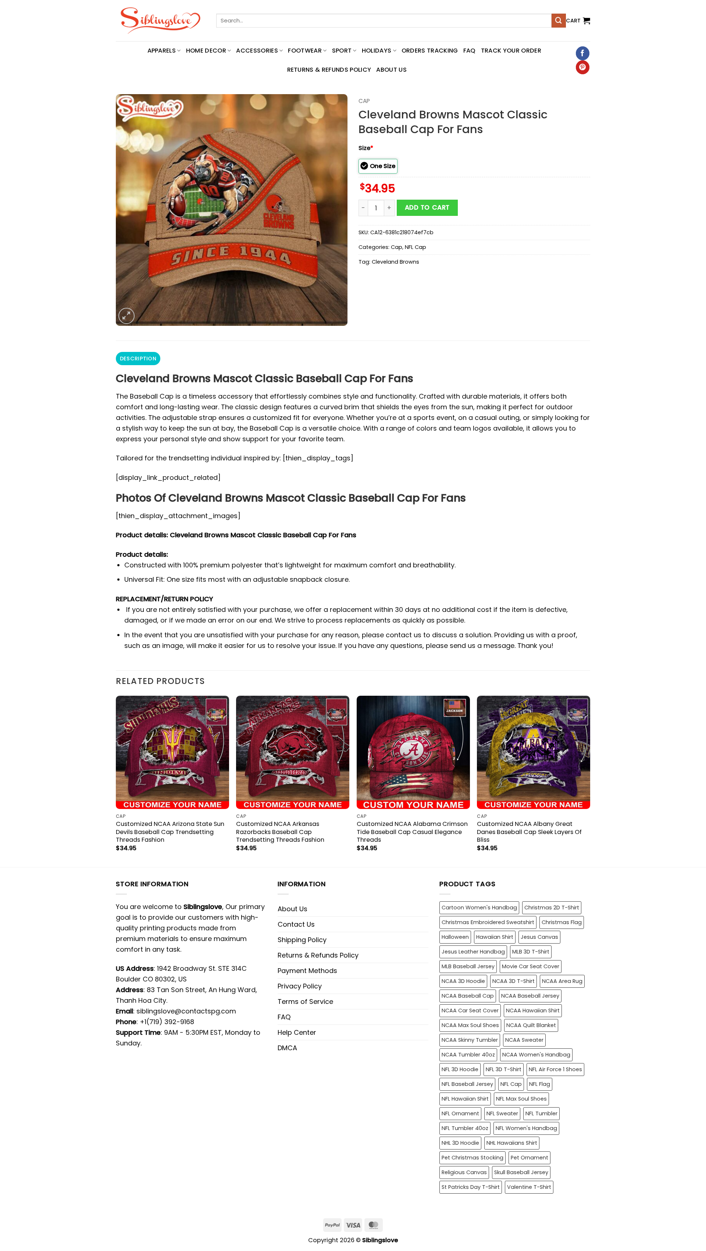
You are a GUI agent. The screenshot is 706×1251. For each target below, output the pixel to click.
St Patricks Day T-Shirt (471, 1187)
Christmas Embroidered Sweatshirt (488, 922)
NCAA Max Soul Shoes (470, 1025)
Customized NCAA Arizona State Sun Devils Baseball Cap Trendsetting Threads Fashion (170, 831)
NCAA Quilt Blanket (531, 1025)
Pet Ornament (529, 1157)
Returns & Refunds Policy (329, 69)
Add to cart (427, 207)
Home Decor (206, 50)
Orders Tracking (430, 50)
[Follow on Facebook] (582, 53)
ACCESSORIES (257, 50)
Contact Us (296, 924)
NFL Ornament (460, 1113)
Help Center (297, 1032)
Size (366, 148)
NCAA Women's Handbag (536, 1054)
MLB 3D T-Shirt (530, 951)
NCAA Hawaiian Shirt (533, 1010)
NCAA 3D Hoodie (463, 981)
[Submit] (559, 21)
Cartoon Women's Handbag (479, 907)
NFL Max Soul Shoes (521, 1098)
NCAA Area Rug (562, 981)
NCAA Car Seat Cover (470, 1010)
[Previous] (116, 780)
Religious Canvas (464, 1172)
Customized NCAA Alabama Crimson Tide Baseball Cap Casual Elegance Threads (412, 831)
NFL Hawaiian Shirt (465, 1098)
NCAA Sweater (524, 1040)
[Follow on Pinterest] (582, 67)
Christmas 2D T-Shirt (551, 907)
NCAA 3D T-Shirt (513, 981)
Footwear (305, 50)
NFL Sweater (502, 1113)
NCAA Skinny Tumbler (470, 1040)
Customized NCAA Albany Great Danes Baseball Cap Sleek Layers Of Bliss (529, 831)
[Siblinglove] (160, 21)
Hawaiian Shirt (494, 937)
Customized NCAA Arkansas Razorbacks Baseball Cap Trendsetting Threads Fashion (280, 831)
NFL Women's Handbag (526, 1128)
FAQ (469, 50)
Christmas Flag (562, 922)
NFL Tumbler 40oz (465, 1128)
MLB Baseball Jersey (468, 966)
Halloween (455, 937)
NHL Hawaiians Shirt (511, 1143)
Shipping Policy (302, 939)
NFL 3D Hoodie (460, 1069)
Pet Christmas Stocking (472, 1157)
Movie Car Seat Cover (530, 966)
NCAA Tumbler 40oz (468, 1054)
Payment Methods (307, 970)
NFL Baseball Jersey (467, 1084)
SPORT (342, 50)
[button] (578, 21)
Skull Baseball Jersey (521, 1172)
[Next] (589, 780)
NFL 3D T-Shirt (503, 1069)
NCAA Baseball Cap (468, 995)
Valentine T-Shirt (529, 1187)
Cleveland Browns (395, 261)
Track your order (511, 50)
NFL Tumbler (541, 1113)
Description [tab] (138, 358)
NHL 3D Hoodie (460, 1143)
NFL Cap (415, 247)
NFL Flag (539, 1084)
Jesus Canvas (539, 937)
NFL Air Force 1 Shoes (555, 1069)
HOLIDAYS (377, 50)
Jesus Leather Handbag (473, 951)
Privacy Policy (300, 986)
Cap (364, 101)
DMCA (287, 1047)
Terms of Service (305, 1001)
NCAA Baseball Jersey (530, 995)
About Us (391, 69)
